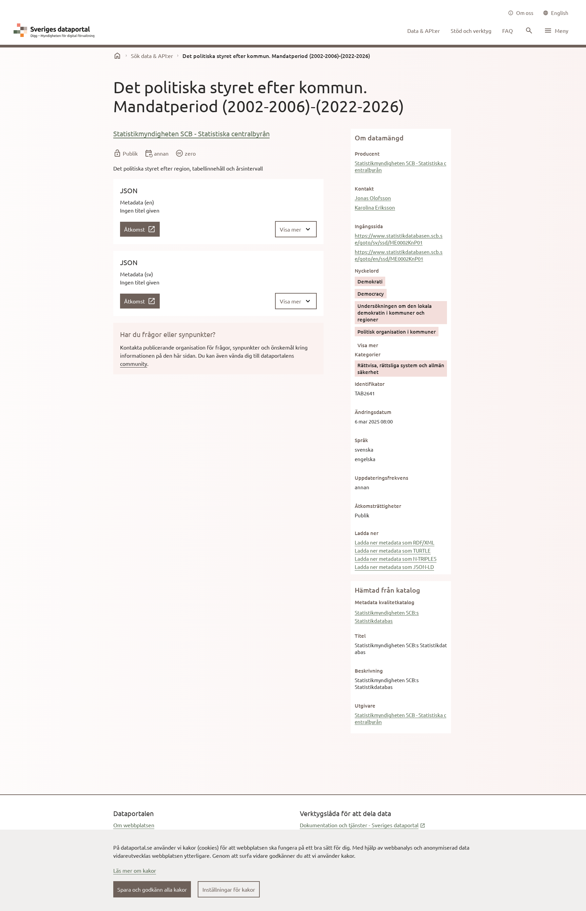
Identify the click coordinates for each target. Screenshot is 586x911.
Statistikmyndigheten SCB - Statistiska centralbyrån (191, 133)
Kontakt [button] (364, 188)
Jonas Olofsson (373, 198)
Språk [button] (361, 440)
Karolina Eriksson (375, 207)
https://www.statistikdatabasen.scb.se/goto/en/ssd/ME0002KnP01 (399, 255)
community (133, 363)
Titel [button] (360, 635)
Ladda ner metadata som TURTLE (393, 550)
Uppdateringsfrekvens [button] (381, 477)
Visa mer (367, 345)
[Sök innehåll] (528, 30)
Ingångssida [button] (369, 226)
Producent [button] (367, 153)
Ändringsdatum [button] (373, 412)
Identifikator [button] (370, 383)
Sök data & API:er (152, 55)
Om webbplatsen (133, 824)
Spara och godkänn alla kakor (152, 889)
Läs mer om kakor (134, 870)
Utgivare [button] (365, 705)
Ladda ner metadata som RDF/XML (394, 542)
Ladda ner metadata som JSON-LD (394, 566)
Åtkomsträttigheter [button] (378, 505)
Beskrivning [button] (369, 670)
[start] (117, 56)
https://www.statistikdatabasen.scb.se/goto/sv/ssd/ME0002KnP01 (399, 238)
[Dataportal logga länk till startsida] (56, 30)
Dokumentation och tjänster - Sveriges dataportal (362, 824)
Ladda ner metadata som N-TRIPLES (395, 558)
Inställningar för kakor (228, 889)
